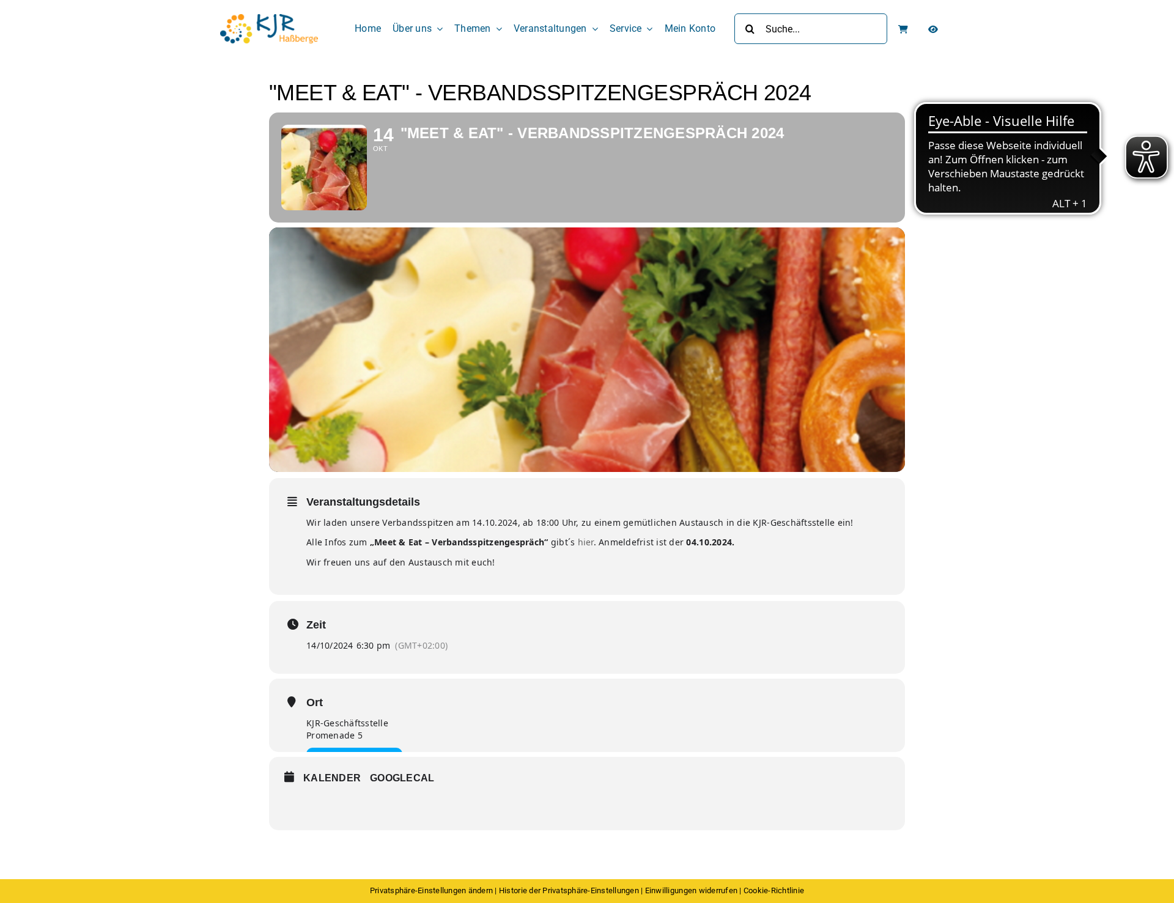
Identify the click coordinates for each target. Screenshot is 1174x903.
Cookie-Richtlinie (774, 890)
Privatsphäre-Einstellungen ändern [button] (431, 890)
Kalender (332, 778)
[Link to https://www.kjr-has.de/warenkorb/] (903, 29)
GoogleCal (402, 778)
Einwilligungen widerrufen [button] (691, 890)
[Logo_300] (269, 19)
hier (586, 542)
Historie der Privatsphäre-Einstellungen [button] (569, 890)
